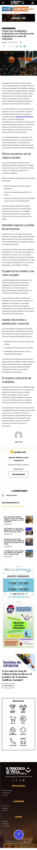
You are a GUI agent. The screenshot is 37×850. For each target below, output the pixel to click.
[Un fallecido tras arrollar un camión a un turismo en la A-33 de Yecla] (29, 553)
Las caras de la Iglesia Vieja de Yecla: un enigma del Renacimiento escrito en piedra (14, 519)
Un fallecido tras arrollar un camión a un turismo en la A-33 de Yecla (14, 552)
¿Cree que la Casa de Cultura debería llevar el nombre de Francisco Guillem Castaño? (17, 676)
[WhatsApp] (17, 46)
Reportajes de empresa (8, 28)
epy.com (4, 42)
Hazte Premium (18, 469)
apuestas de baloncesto (24, 117)
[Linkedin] (20, 46)
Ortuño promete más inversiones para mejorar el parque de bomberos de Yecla (14, 541)
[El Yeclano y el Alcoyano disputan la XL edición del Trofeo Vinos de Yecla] (29, 531)
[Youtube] (23, 780)
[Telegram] (24, 46)
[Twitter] (13, 46)
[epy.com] (18, 435)
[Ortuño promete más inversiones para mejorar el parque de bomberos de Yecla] (29, 542)
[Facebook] (9, 46)
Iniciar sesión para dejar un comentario (13, 506)
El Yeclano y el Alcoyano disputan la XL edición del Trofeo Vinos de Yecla (14, 530)
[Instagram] (20, 780)
